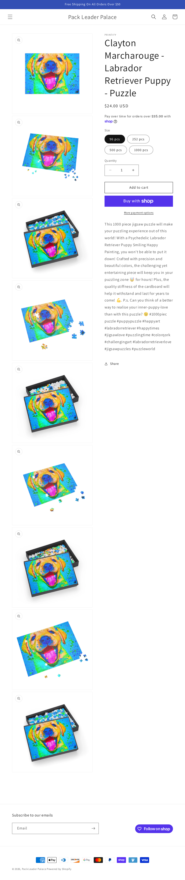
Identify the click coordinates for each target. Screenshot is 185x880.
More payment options (139, 212)
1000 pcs (141, 150)
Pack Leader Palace (34, 869)
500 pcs (116, 150)
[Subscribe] (93, 828)
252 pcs (138, 139)
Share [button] (114, 363)
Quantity (111, 161)
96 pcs (115, 139)
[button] (10, 17)
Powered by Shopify (59, 869)
